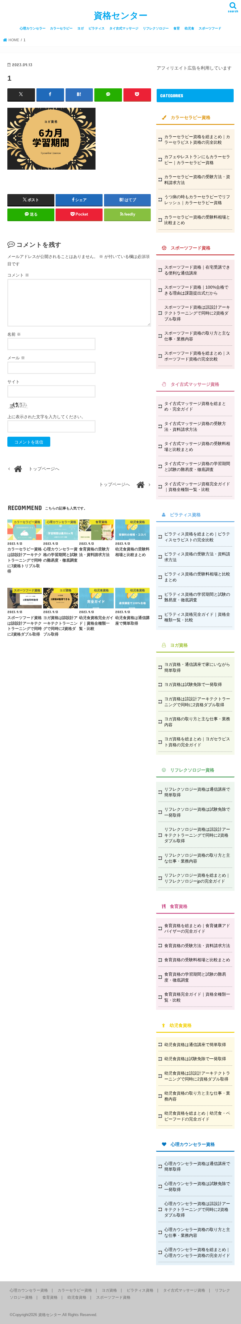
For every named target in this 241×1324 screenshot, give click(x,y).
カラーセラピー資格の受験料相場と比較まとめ (197, 220)
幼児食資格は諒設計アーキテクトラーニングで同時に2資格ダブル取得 (197, 1076)
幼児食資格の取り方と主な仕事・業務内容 (197, 1096)
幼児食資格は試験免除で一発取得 (195, 1058)
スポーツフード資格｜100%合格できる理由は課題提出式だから (196, 290)
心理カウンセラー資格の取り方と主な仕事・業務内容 (197, 1232)
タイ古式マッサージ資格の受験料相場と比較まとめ (197, 446)
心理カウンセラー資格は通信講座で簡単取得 (197, 1166)
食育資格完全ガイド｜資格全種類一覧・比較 (197, 997)
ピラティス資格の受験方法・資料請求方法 (197, 557)
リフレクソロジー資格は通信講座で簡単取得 (197, 792)
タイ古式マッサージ (123, 28)
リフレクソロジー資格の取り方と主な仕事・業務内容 (197, 858)
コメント (18, 275)
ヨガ (80, 28)
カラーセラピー (61, 28)
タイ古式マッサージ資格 (184, 1290)
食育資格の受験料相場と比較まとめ (197, 959)
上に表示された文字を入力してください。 (46, 416)
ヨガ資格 (109, 1290)
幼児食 (189, 28)
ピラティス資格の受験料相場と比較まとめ (197, 577)
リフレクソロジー (156, 28)
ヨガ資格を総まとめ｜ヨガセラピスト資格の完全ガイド (197, 742)
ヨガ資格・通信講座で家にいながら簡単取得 (197, 667)
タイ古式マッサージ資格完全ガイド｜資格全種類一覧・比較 (197, 486)
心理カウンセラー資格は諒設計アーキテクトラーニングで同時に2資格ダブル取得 (197, 1209)
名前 (14, 334)
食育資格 (50, 1297)
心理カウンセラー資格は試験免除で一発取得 (197, 1186)
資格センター (121, 15)
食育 (176, 28)
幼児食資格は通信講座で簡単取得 (195, 1044)
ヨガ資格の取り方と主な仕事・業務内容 (197, 721)
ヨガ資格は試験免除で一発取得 (193, 684)
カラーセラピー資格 (75, 1290)
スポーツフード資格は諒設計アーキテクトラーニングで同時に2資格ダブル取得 (197, 313)
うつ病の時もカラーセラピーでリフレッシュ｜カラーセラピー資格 (197, 199)
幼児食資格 (76, 1297)
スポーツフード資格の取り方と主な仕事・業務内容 (197, 336)
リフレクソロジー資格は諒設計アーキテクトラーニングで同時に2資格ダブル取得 (197, 835)
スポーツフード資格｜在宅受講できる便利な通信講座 (197, 270)
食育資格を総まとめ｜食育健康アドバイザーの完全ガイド (197, 928)
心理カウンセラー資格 (29, 1290)
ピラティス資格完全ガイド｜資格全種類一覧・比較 (197, 617)
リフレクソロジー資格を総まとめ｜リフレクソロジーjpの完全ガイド (197, 878)
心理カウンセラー (33, 28)
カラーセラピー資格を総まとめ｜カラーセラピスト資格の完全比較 (197, 139)
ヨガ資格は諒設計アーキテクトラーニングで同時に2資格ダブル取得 (197, 701)
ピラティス (96, 28)
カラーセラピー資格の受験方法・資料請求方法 (197, 179)
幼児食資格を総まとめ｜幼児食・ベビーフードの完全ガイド (197, 1116)
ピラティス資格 (140, 1290)
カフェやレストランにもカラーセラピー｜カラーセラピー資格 (197, 159)
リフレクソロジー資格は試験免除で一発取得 (197, 812)
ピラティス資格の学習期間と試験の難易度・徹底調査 (197, 597)
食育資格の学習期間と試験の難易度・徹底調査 (195, 977)
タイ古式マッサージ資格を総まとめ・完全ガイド (195, 406)
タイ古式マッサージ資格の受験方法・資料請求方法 (195, 426)
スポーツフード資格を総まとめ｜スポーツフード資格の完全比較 (197, 356)
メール (16, 357)
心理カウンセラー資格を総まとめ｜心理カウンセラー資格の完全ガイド (197, 1252)
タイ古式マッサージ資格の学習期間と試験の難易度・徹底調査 (197, 466)
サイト (13, 381)
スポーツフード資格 (113, 1297)
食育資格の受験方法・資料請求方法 (197, 945)
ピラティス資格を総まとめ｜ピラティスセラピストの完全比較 (197, 537)
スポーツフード (210, 28)
